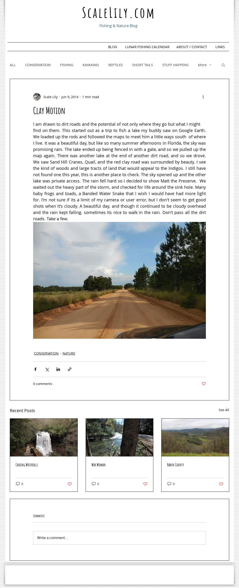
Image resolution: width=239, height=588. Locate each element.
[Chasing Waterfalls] (43, 437)
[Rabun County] (195, 437)
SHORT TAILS (142, 65)
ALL (13, 65)
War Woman (98, 464)
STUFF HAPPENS (175, 65)
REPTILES (115, 65)
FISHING (66, 65)
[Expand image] (119, 280)
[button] (223, 65)
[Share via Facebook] (35, 369)
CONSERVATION (38, 65)
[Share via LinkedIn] (58, 369)
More (202, 65)
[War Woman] (119, 437)
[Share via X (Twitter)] (47, 369)
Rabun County (175, 464)
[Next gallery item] (200, 280)
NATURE (69, 353)
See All (224, 410)
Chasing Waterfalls (27, 464)
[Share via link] (69, 369)
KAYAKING (91, 65)
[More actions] (203, 97)
